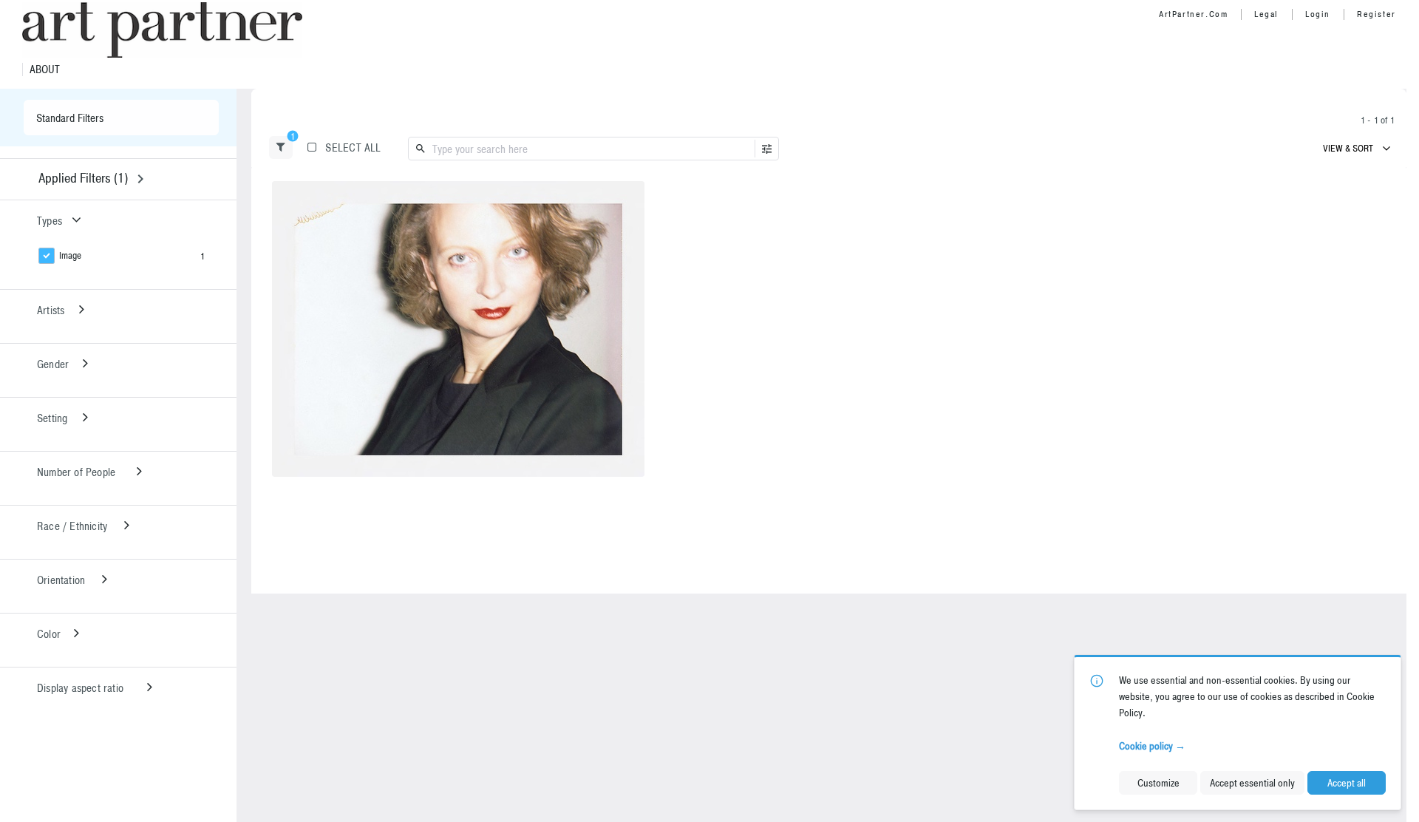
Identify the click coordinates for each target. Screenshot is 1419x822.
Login (1317, 14)
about (45, 69)
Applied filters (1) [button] (83, 178)
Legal (1266, 14)
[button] (281, 147)
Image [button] (70, 255)
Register (1376, 14)
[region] (458, 329)
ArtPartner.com (1193, 14)
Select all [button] (353, 147)
